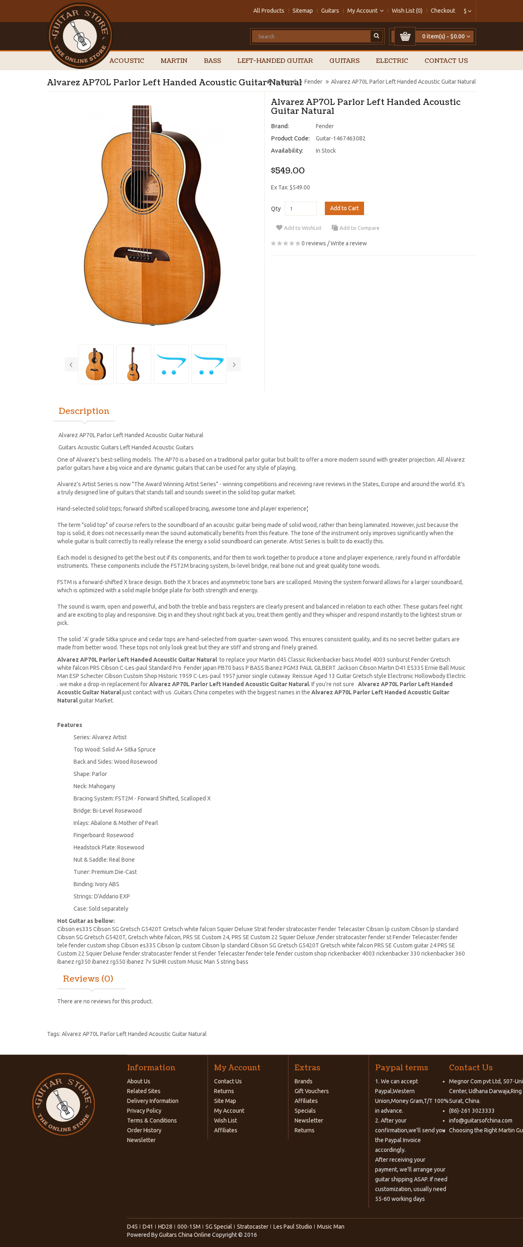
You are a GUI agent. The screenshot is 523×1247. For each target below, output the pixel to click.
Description (84, 411)
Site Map (225, 1101)
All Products (268, 10)
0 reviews (314, 243)
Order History (144, 1130)
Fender (313, 81)
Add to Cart (344, 208)
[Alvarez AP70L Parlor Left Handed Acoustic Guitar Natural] (152, 216)
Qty (276, 208)
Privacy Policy (144, 1110)
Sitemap (303, 10)
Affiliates (225, 1130)
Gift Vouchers (312, 1091)
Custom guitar (411, 945)
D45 (132, 1226)
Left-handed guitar (275, 61)
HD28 (165, 1226)
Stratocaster (252, 1226)
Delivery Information (153, 1101)
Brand (288, 81)
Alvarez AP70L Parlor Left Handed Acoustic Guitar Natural (403, 81)
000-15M (189, 1226)
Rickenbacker (324, 659)
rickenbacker (345, 953)
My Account (229, 1110)
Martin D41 (392, 668)
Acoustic (127, 61)
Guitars (330, 10)
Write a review (349, 243)
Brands (304, 1081)
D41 (148, 1226)
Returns (224, 1091)
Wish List (225, 1120)
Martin (174, 61)
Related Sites (144, 1091)
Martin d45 (272, 659)
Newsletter (141, 1140)
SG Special (219, 1226)
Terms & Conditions (152, 1120)
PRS (188, 937)
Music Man (330, 1226)
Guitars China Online (185, 1234)
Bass (212, 61)
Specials (305, 1110)
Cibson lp (378, 929)
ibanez (65, 961)
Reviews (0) (88, 979)
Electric (392, 61)
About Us (138, 1081)
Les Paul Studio (292, 1226)
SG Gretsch (283, 945)
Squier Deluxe (297, 937)
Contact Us (446, 61)
